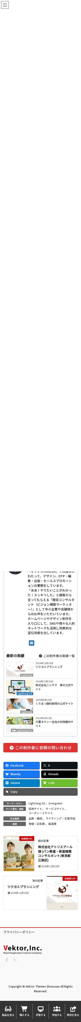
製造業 (52, 824)
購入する (24, 1015)
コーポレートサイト (41, 813)
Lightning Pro (24, 730)
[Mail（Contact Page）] (32, 642)
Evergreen (55, 803)
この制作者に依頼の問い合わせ (43, 747)
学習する (41, 1015)
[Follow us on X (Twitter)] (14, 960)
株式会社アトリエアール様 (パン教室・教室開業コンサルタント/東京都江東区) (55, 853)
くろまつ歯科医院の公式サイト (54, 703)
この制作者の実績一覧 (59, 655)
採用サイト (35, 808)
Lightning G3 (25, 693)
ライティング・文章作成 (60, 818)
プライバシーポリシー (19, 932)
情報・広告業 (37, 824)
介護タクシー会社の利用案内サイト (54, 724)
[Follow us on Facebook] (6, 960)
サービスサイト (55, 808)
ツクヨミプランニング (49, 667)
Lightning (26, 675)
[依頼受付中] (19, 852)
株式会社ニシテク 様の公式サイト (54, 687)
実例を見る (73, 1015)
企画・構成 (35, 818)
